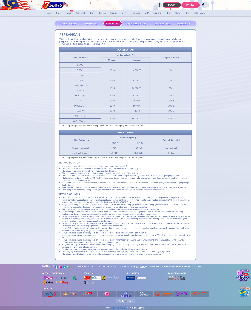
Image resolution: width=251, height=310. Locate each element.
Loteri (124, 12)
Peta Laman (140, 268)
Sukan (113, 12)
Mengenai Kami (122, 266)
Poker (68, 12)
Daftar (190, 4)
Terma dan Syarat (193, 266)
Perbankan (155, 266)
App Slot (80, 12)
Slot (58, 12)
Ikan (91, 12)
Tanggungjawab (172, 266)
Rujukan (157, 12)
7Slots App (199, 12)
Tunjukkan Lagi (125, 301)
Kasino (102, 12)
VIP (147, 12)
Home (49, 12)
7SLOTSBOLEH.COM (118, 308)
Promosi (136, 12)
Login (171, 4)
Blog (168, 12)
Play (187, 12)
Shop (177, 12)
